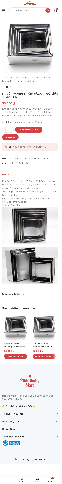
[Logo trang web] (30, 2)
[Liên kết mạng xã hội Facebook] (12, 163)
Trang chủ (7, 77)
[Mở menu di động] (3, 10)
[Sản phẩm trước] (4, 87)
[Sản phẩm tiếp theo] (11, 87)
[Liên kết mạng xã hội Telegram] (27, 163)
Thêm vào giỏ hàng (29, 130)
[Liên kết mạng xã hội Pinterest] (19, 163)
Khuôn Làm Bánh (40, 77)
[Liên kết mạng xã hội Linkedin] (23, 163)
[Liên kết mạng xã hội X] (16, 163)
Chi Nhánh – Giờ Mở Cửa (18, 406)
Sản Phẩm (21, 77)
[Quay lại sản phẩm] (7, 87)
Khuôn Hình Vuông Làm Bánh (18, 81)
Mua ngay (10, 137)
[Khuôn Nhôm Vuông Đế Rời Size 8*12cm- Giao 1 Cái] (15, 327)
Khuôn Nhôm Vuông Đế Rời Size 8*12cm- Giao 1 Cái (14, 346)
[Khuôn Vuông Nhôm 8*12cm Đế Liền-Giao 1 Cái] (44, 327)
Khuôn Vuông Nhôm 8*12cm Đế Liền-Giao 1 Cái (42, 346)
